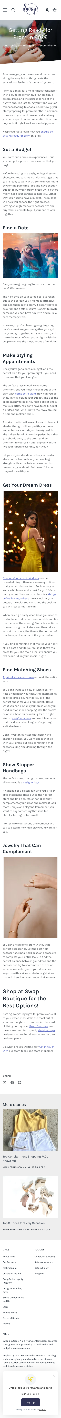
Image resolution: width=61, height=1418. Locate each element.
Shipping (39, 1273)
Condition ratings (12, 1273)
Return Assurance (44, 1262)
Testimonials (9, 1268)
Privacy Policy (10, 1312)
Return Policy (42, 1268)
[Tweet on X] (4, 1082)
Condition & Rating (45, 1256)
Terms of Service (11, 1318)
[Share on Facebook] (12, 1082)
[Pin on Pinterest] (19, 1082)
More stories (14, 1104)
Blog (5, 1306)
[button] (13, 10)
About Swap (9, 1256)
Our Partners (9, 1262)
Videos (6, 1323)
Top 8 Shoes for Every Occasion (24, 1223)
